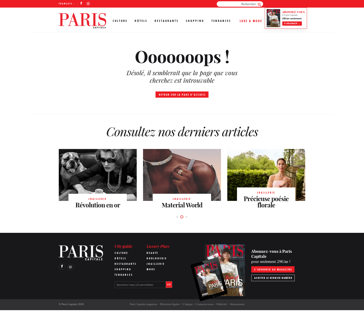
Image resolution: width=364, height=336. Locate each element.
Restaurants (167, 21)
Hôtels (141, 21)
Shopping (195, 21)
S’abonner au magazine (273, 269)
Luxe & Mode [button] (251, 21)
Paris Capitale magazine (143, 304)
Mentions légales (170, 304)
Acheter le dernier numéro (273, 277)
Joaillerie (156, 263)
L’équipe (188, 304)
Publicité (222, 304)
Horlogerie (157, 258)
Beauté (152, 252)
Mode (151, 269)
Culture (120, 21)
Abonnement (237, 304)
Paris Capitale (69, 304)
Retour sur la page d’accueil (182, 94)
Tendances (221, 21)
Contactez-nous (205, 304)
